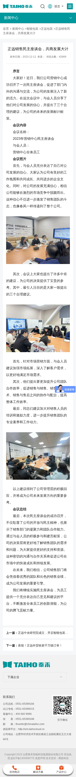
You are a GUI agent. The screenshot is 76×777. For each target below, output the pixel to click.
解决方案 (38, 771)
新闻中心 (18, 28)
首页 (6, 28)
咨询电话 (15, 771)
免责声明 (40, 758)
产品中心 (61, 771)
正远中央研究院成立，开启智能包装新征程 (46, 632)
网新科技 (63, 758)
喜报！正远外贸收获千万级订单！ (40, 645)
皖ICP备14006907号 (22, 758)
